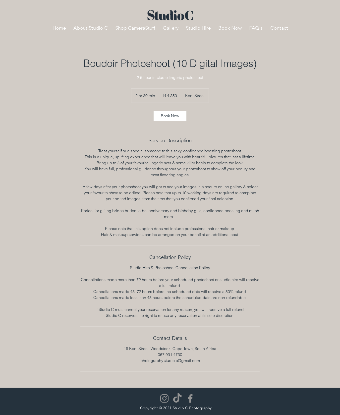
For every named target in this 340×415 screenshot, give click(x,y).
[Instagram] (164, 398)
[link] (170, 116)
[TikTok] (177, 398)
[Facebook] (190, 398)
